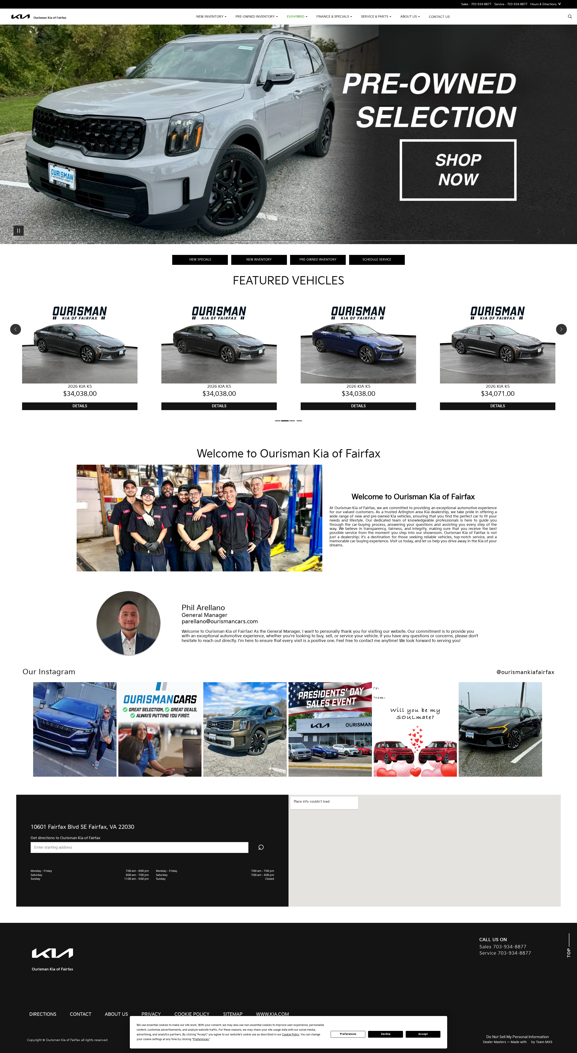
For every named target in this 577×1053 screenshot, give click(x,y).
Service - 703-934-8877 (510, 4)
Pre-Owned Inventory (318, 259)
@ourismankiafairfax (525, 672)
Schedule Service (376, 259)
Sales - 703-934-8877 (476, 4)
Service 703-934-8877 (505, 953)
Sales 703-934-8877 (503, 947)
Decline (385, 1034)
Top (569, 952)
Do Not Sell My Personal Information (517, 1037)
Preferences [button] (201, 1039)
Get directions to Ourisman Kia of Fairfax (65, 838)
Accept (423, 1034)
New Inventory (259, 259)
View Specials (200, 259)
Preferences (348, 1034)
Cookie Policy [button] (290, 1034)
